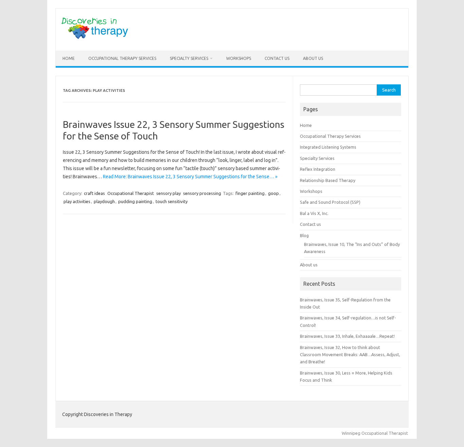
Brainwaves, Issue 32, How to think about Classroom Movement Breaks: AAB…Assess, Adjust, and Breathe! (350, 354)
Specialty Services (189, 58)
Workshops (238, 58)
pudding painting (135, 201)
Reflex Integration (317, 169)
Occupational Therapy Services (122, 58)
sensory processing (202, 193)
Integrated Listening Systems (328, 147)
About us (313, 58)
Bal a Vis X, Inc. (314, 213)
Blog (304, 235)
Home (69, 58)
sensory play (168, 193)
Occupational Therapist (130, 193)
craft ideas (94, 193)
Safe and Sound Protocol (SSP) (330, 202)
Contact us (277, 58)
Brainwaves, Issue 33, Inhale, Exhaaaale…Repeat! (347, 336)
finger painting (250, 193)
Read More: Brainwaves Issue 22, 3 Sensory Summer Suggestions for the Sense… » (190, 176)
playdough (104, 201)
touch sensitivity (172, 201)
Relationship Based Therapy (327, 180)
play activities (77, 201)
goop (273, 193)
